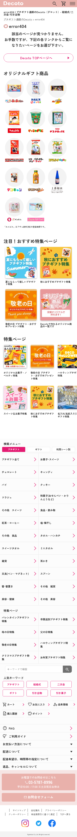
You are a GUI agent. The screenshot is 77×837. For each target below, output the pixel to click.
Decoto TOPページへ (36, 57)
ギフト (13, 693)
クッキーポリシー (17, 814)
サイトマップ (19, 810)
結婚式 (37, 684)
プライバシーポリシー (55, 810)
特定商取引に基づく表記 (43, 814)
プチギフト (13, 684)
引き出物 (37, 693)
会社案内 (35, 810)
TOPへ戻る (65, 814)
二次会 (61, 684)
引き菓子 (61, 693)
